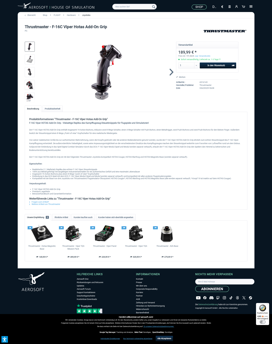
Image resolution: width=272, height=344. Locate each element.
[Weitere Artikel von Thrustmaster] (225, 34)
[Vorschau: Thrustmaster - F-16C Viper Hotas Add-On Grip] (30, 47)
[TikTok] (231, 298)
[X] (244, 298)
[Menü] (267, 304)
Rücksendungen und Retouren (90, 282)
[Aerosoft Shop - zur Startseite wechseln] (56, 6)
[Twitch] (218, 298)
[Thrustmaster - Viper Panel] (104, 233)
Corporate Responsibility (147, 289)
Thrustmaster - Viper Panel (104, 246)
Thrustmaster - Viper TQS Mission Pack (73, 247)
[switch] (262, 322)
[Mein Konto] (236, 6)
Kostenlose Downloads (87, 299)
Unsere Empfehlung (37, 217)
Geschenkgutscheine (86, 296)
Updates (80, 286)
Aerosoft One (82, 279)
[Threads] (237, 298)
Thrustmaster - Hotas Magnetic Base (42, 247)
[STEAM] (250, 298)
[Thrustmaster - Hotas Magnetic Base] (42, 233)
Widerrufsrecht (142, 309)
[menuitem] (134, 6)
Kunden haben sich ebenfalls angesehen (115, 217)
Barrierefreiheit (142, 312)
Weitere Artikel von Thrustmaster (45, 204)
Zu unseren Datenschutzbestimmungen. (159, 326)
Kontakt (139, 279)
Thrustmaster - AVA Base (167, 246)
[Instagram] (224, 298)
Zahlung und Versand (145, 302)
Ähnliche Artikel (61, 217)
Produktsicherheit (52, 109)
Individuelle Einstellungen (110, 339)
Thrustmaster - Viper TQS (136, 246)
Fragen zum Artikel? (40, 202)
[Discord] (211, 298)
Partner (139, 296)
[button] (4, 339)
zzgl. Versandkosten (202, 56)
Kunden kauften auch (83, 217)
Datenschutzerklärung (208, 304)
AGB (138, 299)
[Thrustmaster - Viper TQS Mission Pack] (73, 233)
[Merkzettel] (229, 6)
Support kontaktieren (86, 292)
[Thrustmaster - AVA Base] (167, 233)
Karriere (139, 292)
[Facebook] (204, 298)
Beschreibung (33, 109)
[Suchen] (154, 6)
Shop (199, 7)
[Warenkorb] (243, 6)
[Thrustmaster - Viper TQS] (136, 233)
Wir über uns (141, 286)
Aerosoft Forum (84, 289)
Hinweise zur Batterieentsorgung (150, 306)
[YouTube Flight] (198, 298)
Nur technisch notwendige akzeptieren (137, 339)
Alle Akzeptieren (164, 338)
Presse (139, 282)
